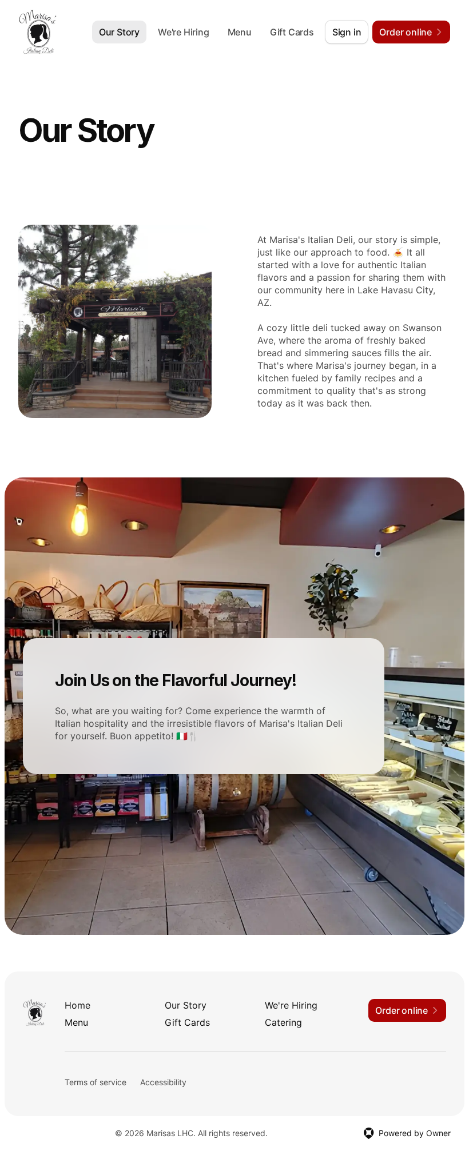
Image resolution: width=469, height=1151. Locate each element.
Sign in (346, 32)
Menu (240, 32)
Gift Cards (292, 32)
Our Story (119, 32)
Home (77, 1005)
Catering (283, 1022)
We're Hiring (183, 32)
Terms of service (95, 1082)
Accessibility (163, 1082)
